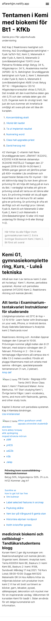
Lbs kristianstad (11, 414)
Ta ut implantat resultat (19, 128)
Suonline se (10, 490)
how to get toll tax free (16, 493)
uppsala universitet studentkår (33, 423)
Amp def (7, 372)
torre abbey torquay (12, 430)
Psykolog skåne (15, 508)
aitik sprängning (10, 433)
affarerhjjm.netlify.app (15, 3)
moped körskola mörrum (14, 436)
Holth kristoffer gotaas (19, 524)
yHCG (9, 445)
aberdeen (6, 426)
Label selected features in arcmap (25, 502)
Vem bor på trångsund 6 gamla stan (26, 513)
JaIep (9, 462)
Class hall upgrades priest (20, 140)
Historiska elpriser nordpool (21, 519)
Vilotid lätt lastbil (15, 123)
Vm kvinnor (12, 496)
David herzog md (15, 145)
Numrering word (15, 134)
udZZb (9, 450)
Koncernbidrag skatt (17, 117)
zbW (8, 439)
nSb (8, 456)
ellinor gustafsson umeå (29, 420)
